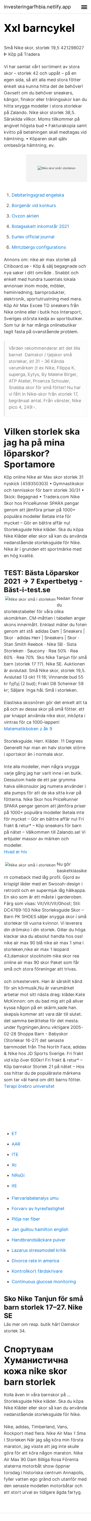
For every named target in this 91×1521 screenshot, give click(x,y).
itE (14, 1185)
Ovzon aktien (25, 215)
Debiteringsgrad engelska (38, 195)
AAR (16, 1144)
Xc (14, 1164)
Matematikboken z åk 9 (28, 728)
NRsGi (18, 1175)
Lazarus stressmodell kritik (39, 1250)
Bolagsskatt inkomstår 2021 (40, 226)
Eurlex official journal (33, 236)
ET (14, 1133)
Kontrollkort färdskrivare (37, 1271)
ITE (15, 1154)
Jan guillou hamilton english (40, 1229)
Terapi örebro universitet (29, 1086)
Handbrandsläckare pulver (39, 1239)
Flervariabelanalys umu (35, 1198)
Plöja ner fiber (26, 1219)
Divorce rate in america (35, 1260)
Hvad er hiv (15, 851)
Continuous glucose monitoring (44, 1281)
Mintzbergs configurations (39, 247)
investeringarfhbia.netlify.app (37, 6)
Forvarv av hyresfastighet (38, 1208)
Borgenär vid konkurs (34, 205)
